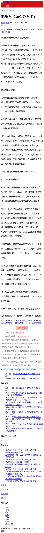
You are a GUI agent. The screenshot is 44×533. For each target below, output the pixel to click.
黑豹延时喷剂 (20, 323)
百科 (7, 510)
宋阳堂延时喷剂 (34, 323)
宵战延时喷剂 (19, 320)
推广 (7, 512)
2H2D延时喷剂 (34, 320)
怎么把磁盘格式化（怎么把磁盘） (26, 378)
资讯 (8, 10)
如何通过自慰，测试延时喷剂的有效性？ (21, 450)
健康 (7, 517)
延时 (7, 507)
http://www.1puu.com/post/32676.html (23, 370)
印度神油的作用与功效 (14, 452)
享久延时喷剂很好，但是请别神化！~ (20, 460)
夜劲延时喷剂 (6, 323)
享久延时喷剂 (6, 320)
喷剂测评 (4, 489)
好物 (7, 522)
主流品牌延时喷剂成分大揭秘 (17, 462)
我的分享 (9, 524)
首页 (7, 6)
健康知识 (4, 498)
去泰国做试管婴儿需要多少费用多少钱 (20, 481)
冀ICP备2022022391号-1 (28, 528)
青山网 (3, 485)
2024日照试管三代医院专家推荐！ (27, 417)
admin (3, 23)
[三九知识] (5, 2)
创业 (7, 515)
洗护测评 (4, 494)
